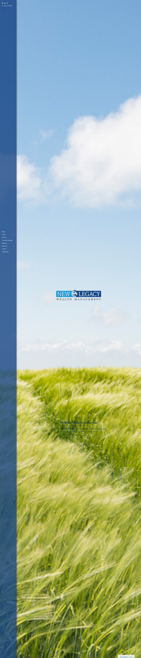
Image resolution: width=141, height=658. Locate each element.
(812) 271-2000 (8, 5)
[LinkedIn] (5, 3)
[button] (7, 234)
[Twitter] (2, 3)
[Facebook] (7, 3)
